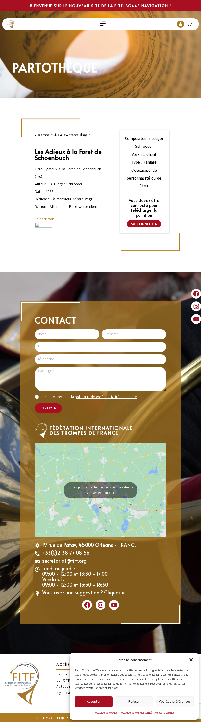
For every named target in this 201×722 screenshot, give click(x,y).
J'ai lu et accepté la (89, 396)
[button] (191, 659)
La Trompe (66, 674)
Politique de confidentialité (136, 713)
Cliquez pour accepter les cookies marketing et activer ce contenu (100, 490)
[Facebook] (196, 294)
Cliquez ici (115, 592)
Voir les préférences (174, 701)
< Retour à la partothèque (63, 135)
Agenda (63, 692)
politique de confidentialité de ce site (106, 396)
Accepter (93, 701)
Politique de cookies (105, 713)
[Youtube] (196, 319)
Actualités (66, 686)
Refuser (134, 701)
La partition (44, 219)
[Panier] (190, 23)
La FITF (63, 680)
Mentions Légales (164, 713)
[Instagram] (196, 306)
